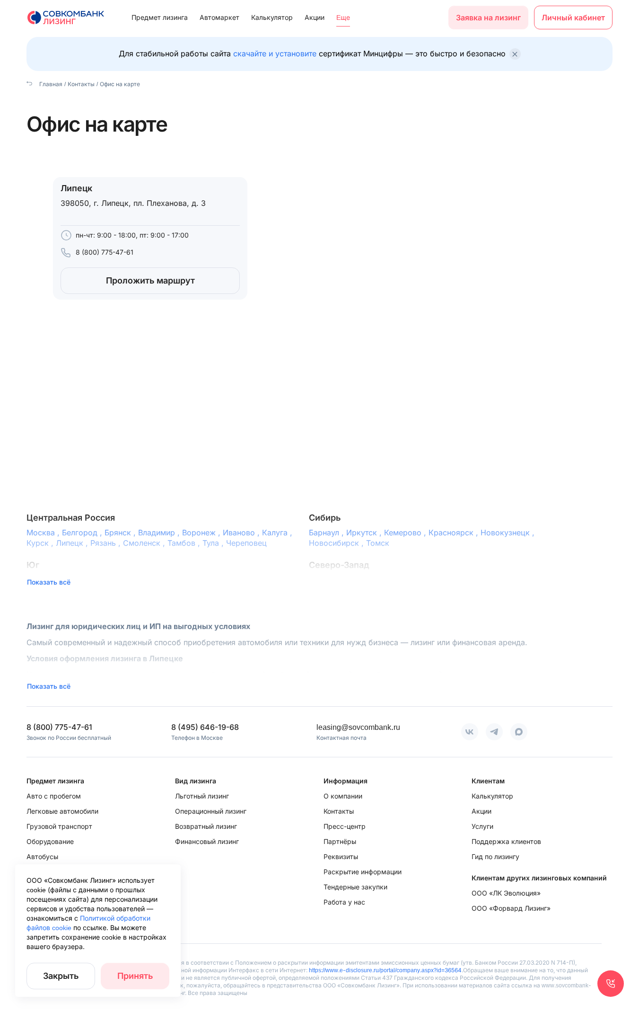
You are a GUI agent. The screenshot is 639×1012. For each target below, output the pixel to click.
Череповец (246, 543)
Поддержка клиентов (506, 841)
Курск (41, 543)
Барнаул (327, 532)
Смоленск (145, 543)
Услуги (482, 826)
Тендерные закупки (355, 887)
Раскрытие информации (363, 872)
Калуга (278, 532)
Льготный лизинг (202, 796)
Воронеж (202, 532)
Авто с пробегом (53, 796)
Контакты (81, 84)
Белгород (83, 532)
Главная (50, 84)
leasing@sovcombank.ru (358, 727)
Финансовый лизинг (207, 841)
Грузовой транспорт (59, 826)
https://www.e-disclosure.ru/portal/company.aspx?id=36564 (385, 970)
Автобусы (42, 856)
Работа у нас (344, 902)
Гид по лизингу (495, 856)
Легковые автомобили (62, 811)
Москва (44, 532)
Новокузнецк (509, 532)
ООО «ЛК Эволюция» (506, 893)
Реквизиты (341, 856)
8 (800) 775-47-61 (104, 252)
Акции (314, 17)
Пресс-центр (345, 826)
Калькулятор (272, 17)
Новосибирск (337, 543)
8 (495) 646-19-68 (205, 727)
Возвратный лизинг (206, 826)
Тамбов (184, 543)
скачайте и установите (274, 53)
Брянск (121, 532)
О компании (343, 796)
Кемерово (406, 532)
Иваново (242, 532)
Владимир (160, 532)
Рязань (106, 543)
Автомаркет (219, 17)
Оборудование (50, 841)
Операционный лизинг (210, 811)
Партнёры (340, 841)
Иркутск (365, 532)
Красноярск (455, 532)
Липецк (73, 543)
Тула (214, 543)
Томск (377, 543)
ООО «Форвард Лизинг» (511, 908)
